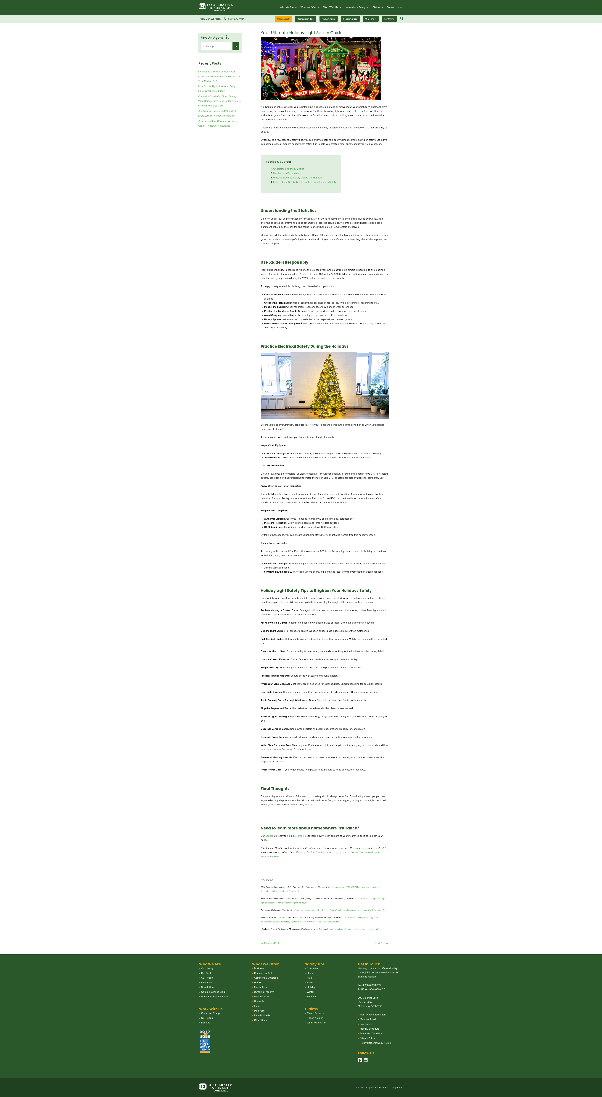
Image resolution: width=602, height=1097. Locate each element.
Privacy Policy (367, 1038)
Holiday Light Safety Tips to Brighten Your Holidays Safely (304, 182)
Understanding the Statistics (288, 169)
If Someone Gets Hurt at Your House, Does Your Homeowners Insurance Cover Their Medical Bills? (219, 76)
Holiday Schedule (369, 1029)
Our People (207, 978)
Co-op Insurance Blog (213, 992)
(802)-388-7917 (373, 985)
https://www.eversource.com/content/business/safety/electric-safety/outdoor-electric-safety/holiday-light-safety (338, 910)
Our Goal (206, 973)
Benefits (205, 1022)
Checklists (312, 968)
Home (257, 982)
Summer (311, 996)
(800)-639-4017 (377, 989)
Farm (257, 1006)
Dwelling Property (264, 992)
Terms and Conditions (372, 1033)
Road (310, 982)
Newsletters (207, 987)
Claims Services (315, 1013)
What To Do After (316, 1022)
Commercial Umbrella (266, 978)
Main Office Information (373, 1014)
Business (259, 968)
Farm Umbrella (262, 1015)
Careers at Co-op (210, 1013)
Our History (207, 968)
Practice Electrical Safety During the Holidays (297, 177)
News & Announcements (214, 996)
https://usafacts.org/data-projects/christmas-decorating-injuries (354, 929)
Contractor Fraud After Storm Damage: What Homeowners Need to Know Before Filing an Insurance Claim (219, 101)
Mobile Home (261, 987)
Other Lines (260, 1020)
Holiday (311, 987)
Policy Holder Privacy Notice (375, 1043)
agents (269, 836)
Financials (206, 982)
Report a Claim (315, 1018)
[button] (295, 7)
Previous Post (270, 943)
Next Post (381, 943)
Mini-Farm (259, 1010)
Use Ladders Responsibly (287, 173)
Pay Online (366, 1024)
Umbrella (259, 1001)
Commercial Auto (263, 973)
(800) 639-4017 (235, 19)
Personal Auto (261, 996)
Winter (310, 992)
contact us (302, 836)
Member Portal (368, 1019)
